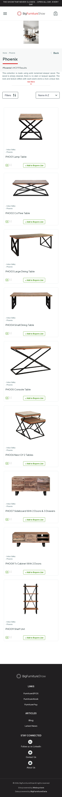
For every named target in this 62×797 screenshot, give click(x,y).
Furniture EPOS (31, 693)
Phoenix (12, 53)
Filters (8, 95)
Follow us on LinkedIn (31, 746)
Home (5, 53)
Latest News (31, 726)
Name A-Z (43, 95)
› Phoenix (9, 152)
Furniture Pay (31, 704)
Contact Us (31, 757)
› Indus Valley (10, 149)
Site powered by (31, 788)
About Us (31, 767)
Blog (31, 720)
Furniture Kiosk (31, 699)
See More (31, 81)
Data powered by (31, 791)
